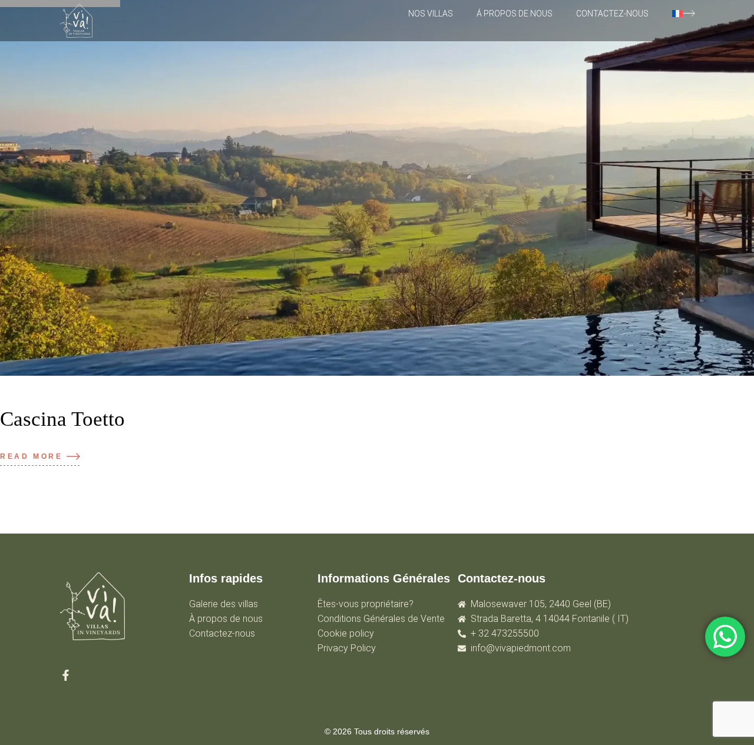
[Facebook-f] (65, 675)
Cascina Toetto (62, 419)
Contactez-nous (612, 13)
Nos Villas (430, 13)
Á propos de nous (515, 13)
